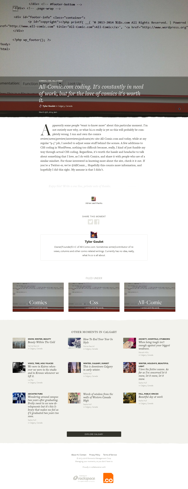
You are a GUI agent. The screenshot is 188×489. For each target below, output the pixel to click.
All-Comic (57, 80)
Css (49, 80)
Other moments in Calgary (94, 332)
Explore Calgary (94, 434)
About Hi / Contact (78, 454)
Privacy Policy (94, 454)
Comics (43, 80)
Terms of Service (110, 454)
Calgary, (65, 106)
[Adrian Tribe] (94, 199)
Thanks (132, 186)
